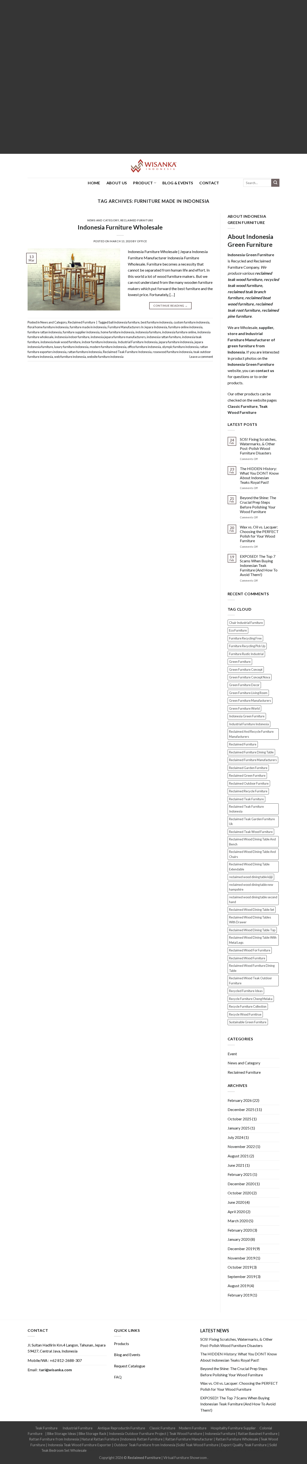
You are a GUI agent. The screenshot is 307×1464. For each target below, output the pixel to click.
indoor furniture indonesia (99, 342)
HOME (94, 182)
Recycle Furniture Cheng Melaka (250, 999)
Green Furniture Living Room (248, 693)
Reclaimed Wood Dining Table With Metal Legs (253, 940)
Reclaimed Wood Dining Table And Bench (252, 841)
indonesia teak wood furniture (61, 342)
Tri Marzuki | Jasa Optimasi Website (239, 1450)
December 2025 (241, 1109)
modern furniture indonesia (108, 347)
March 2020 (238, 1220)
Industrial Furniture (78, 1428)
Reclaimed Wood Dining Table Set (251, 910)
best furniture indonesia (156, 322)
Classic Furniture (162, 1428)
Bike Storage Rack (92, 1434)
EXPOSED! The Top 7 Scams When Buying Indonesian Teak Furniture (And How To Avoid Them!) (258, 565)
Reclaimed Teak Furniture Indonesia (127, 352)
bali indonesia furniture (124, 322)
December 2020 (241, 1183)
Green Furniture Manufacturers (250, 700)
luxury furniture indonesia (71, 347)
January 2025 (239, 1128)
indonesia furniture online (179, 332)
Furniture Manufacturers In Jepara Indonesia (137, 327)
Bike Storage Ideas (61, 1434)
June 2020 (236, 1202)
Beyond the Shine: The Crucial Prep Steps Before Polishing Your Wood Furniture (258, 504)
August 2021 (238, 1156)
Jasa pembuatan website (192, 1450)
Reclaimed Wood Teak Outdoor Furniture (250, 980)
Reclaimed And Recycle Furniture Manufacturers (251, 734)
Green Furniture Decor (244, 685)
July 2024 (235, 1137)
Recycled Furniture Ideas (246, 991)
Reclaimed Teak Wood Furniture (251, 832)
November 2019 (241, 1258)
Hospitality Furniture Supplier (233, 1428)
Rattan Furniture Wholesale (237, 1439)
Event (232, 1053)
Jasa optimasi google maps (153, 1450)
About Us (116, 182)
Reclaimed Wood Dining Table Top (252, 930)
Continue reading (170, 305)
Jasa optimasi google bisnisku (109, 1450)
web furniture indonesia (70, 357)
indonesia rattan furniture (164, 337)
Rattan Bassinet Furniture (257, 1434)
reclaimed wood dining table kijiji (251, 877)
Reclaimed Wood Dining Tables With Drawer (250, 919)
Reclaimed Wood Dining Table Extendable (249, 866)
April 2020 (236, 1211)
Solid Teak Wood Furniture (197, 1445)
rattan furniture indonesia (85, 352)
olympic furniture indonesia (180, 347)
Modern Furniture (193, 1428)
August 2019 (238, 1285)
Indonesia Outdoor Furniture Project (137, 1434)
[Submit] (275, 183)
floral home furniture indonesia (48, 327)
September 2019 (241, 1276)
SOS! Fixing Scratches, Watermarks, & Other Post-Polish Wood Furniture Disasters (258, 446)
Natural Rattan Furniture (100, 1439)
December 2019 (241, 1248)
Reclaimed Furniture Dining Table (251, 752)
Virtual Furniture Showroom (185, 1458)
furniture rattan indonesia (45, 332)
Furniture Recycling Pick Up (247, 646)
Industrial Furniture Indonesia (138, 342)
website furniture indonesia (105, 357)
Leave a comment (201, 357)
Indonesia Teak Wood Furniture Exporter (79, 1445)
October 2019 (239, 1267)
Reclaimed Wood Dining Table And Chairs (252, 854)
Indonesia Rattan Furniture (142, 1439)
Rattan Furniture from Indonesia (54, 1439)
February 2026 (240, 1100)
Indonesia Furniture (220, 1434)
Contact (209, 182)
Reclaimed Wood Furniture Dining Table (252, 968)
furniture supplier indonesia (81, 332)
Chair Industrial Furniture (246, 623)
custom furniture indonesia (191, 322)
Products (121, 1343)
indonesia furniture (148, 332)
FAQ (118, 1377)
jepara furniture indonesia (176, 342)
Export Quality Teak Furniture (244, 1445)
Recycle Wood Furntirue (245, 1014)
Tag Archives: (154, 201)
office (142, 241)
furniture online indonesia (185, 327)
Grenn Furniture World (244, 708)
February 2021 (240, 1174)
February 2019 (240, 1295)
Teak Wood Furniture (185, 1434)
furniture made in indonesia (88, 327)
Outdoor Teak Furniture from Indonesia (144, 1445)
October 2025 (239, 1119)
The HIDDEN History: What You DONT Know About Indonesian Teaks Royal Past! (259, 475)
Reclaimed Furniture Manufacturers (253, 760)
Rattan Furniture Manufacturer (189, 1439)
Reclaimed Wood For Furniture (249, 950)
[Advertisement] (144, 77)
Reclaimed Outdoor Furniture (249, 783)
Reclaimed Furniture (136, 220)
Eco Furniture (238, 630)
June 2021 (236, 1165)
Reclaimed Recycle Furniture (248, 791)
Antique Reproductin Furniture (121, 1428)
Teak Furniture (46, 1428)
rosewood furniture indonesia (172, 352)
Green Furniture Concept (245, 669)
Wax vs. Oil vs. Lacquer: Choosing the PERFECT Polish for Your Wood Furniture (259, 534)
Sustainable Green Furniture (247, 1022)
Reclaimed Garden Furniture (248, 768)
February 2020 (240, 1230)
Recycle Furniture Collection (247, 1006)
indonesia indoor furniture (72, 337)
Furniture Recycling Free (245, 638)
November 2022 (241, 1146)
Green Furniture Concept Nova (249, 677)
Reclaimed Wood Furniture (247, 958)
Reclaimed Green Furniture (247, 775)
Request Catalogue (129, 1366)
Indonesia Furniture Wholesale (120, 227)
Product (143, 182)
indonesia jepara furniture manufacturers (118, 337)
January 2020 (239, 1239)
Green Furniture (240, 662)
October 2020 (239, 1193)
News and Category (103, 220)
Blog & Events (177, 182)
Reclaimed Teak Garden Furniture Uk (252, 821)
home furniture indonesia (117, 332)
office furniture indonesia (144, 347)
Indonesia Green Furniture (247, 716)
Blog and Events (127, 1354)
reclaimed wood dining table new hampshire (251, 887)
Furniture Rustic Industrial (246, 654)
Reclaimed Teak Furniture (246, 799)
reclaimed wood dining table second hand (253, 899)
